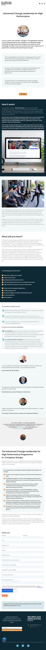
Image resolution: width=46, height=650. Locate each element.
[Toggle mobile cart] (39, 3)
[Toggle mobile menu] (44, 3)
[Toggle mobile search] (42, 3)
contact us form (21, 427)
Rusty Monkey (27, 642)
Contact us (35, 627)
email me (37, 425)
